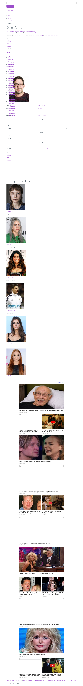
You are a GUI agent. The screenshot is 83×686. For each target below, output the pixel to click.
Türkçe (71, 680)
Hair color (55, 35)
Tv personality (11, 32)
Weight (41, 35)
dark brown (10, 85)
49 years (40, 108)
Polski (54, 680)
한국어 (46, 680)
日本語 (42, 680)
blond (9, 76)
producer (20, 32)
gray (9, 87)
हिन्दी (32, 680)
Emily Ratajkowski (10, 343)
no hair (9, 94)
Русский (68, 680)
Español (25, 680)
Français (29, 680)
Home (9, 18)
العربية (74, 680)
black (9, 73)
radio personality (30, 32)
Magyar (35, 680)
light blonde (10, 90)
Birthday (10, 13)
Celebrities (10, 10)
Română (63, 680)
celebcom (10, 0)
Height (38, 35)
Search (10, 6)
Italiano (39, 680)
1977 (44, 105)
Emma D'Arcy (9, 211)
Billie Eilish (8, 244)
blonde (9, 78)
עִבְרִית (7, 681)
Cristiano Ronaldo (10, 310)
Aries (9, 55)
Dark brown (46, 145)
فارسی (11, 681)
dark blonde (10, 83)
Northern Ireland (42, 115)
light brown (10, 92)
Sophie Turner (9, 376)
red (8, 97)
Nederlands (50, 680)
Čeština (13, 680)
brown (9, 80)
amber (9, 69)
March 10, (40, 105)
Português (59, 680)
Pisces (39, 112)
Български (9, 680)
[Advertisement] (41, 171)
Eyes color (50, 35)
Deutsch (17, 680)
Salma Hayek (9, 277)
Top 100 (10, 15)
